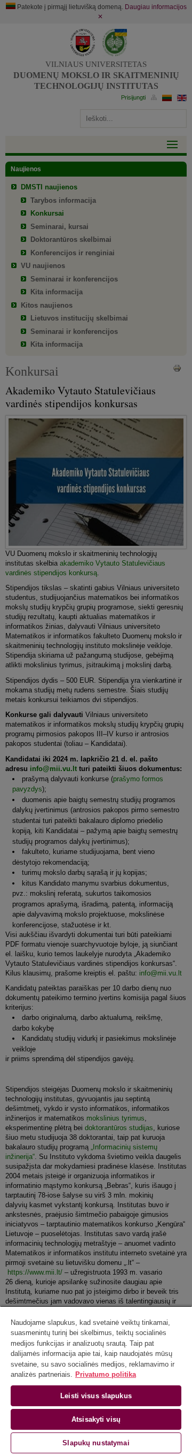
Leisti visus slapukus (96, 1396)
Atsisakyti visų (96, 1419)
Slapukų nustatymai (95, 1443)
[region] (96, 1381)
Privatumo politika (105, 1374)
